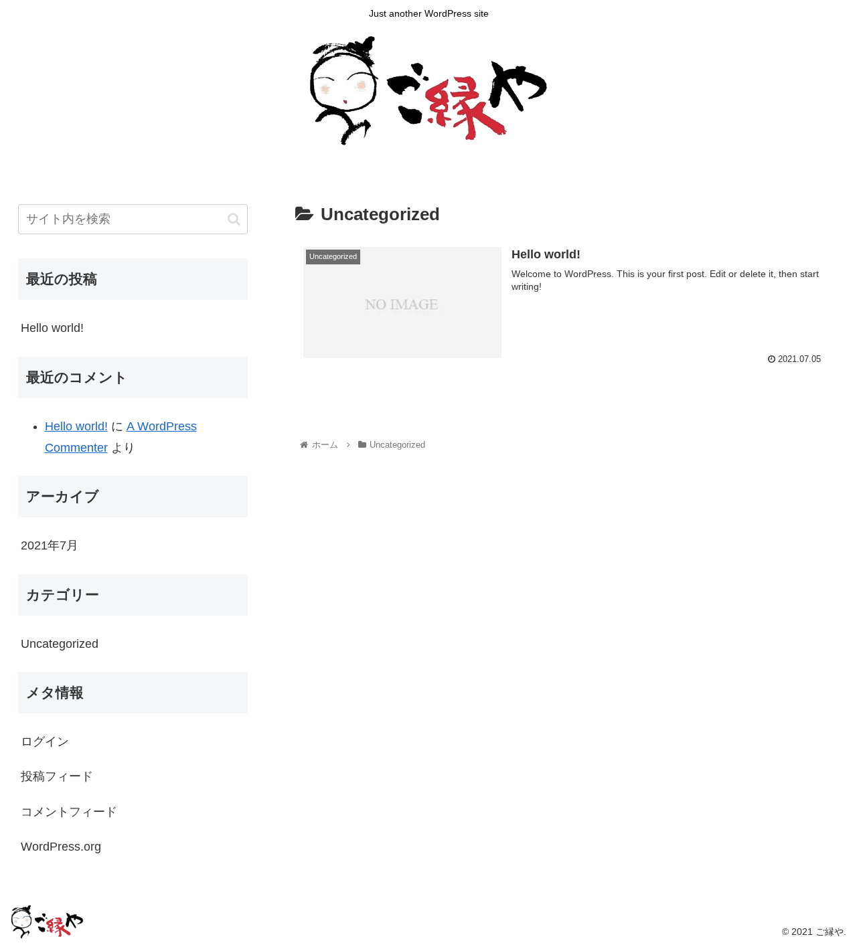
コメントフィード (69, 811)
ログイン (45, 741)
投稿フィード (57, 776)
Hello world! (52, 328)
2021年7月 (49, 545)
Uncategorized (59, 644)
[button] (234, 219)
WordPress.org (61, 846)
